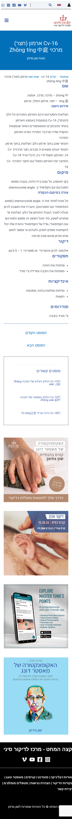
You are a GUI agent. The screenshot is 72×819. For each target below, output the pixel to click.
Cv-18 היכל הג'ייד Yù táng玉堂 (40, 413)
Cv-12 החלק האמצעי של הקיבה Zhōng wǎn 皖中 (40, 399)
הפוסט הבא (36, 345)
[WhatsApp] (3, 5)
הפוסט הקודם (36, 333)
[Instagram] (8, 5)
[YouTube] (19, 5)
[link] (59, 5)
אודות (68, 777)
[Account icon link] (69, 5)
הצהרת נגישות (40, 783)
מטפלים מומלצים (16, 783)
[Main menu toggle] (6, 20)
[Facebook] (14, 5)
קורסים (30, 777)
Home (64, 76)
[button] (50, 5)
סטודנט (43, 777)
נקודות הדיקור (62, 783)
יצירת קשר (64, 789)
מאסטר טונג (14, 777)
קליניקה (56, 777)
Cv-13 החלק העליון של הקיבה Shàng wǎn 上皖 (37, 383)
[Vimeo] (25, 5)
